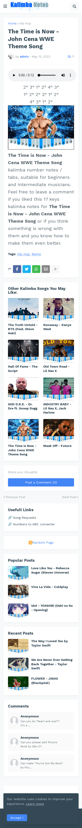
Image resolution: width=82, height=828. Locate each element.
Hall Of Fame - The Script (23, 368)
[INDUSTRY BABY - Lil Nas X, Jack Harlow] (58, 388)
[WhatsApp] (36, 269)
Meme (36, 254)
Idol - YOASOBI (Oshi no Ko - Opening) (52, 608)
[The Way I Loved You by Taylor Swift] (18, 646)
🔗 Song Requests (22, 517)
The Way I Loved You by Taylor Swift (49, 643)
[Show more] (55, 269)
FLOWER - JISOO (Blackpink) (44, 680)
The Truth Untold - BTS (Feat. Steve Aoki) (23, 329)
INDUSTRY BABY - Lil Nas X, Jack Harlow (57, 408)
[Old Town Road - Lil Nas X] (58, 351)
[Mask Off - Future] (58, 430)
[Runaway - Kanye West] (58, 309)
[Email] (46, 269)
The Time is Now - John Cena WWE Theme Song (22, 450)
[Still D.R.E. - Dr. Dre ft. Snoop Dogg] (23, 388)
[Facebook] (17, 269)
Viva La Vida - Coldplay (49, 587)
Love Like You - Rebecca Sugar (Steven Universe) (50, 570)
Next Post (69, 497)
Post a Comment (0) (41, 482)
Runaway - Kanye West (57, 327)
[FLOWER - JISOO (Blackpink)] (18, 683)
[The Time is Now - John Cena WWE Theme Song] (23, 430)
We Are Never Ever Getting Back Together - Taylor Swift (51, 664)
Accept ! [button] (16, 818)
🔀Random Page (41, 542)
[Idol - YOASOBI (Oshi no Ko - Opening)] (18, 611)
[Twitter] (27, 269)
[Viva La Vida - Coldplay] (18, 592)
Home (12, 23)
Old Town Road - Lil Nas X (56, 368)
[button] (5, 6)
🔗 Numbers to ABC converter (31, 524)
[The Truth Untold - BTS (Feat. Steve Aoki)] (23, 309)
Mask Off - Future (57, 446)
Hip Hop (25, 23)
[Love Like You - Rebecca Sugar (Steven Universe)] (18, 573)
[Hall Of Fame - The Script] (23, 351)
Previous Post (15, 497)
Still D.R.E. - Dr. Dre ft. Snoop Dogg (22, 406)
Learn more (35, 804)
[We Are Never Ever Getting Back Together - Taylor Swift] (18, 665)
